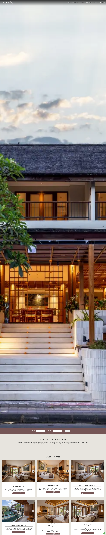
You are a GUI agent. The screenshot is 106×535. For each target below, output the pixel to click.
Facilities (82, 2)
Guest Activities (89, 2)
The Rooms (75, 2)
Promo (96, 2)
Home (69, 2)
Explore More (15, 492)
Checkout (50, 430)
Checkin (34, 430)
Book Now (67, 430)
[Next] (33, 471)
